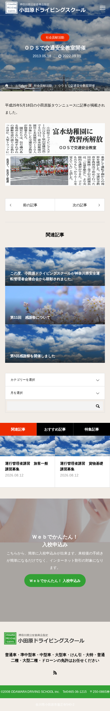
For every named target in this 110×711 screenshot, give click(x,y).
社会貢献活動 (55, 37)
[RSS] (55, 672)
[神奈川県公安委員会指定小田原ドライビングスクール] (56, 7)
